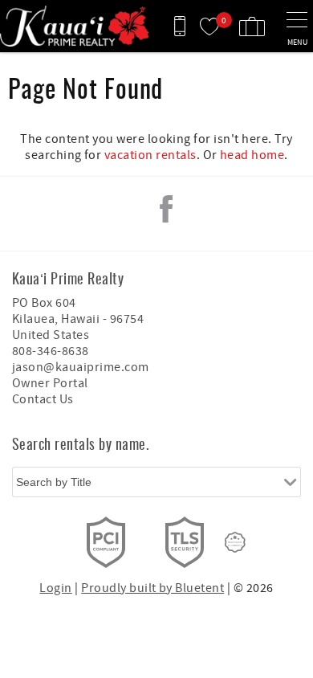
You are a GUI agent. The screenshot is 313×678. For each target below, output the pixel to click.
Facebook (166, 209)
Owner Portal (50, 383)
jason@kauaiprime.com (80, 367)
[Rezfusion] (235, 542)
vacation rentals (150, 155)
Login (55, 588)
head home (252, 155)
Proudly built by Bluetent (152, 588)
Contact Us (43, 399)
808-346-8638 (50, 351)
